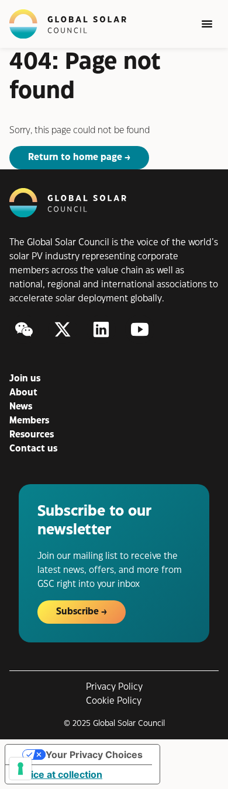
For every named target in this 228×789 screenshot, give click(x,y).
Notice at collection (58, 774)
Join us (24, 378)
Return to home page (75, 157)
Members (29, 420)
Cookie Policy (113, 701)
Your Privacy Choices (94, 754)
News (20, 406)
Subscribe (77, 611)
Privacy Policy (114, 687)
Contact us (33, 448)
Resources (31, 434)
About (23, 392)
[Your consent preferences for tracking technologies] (20, 768)
